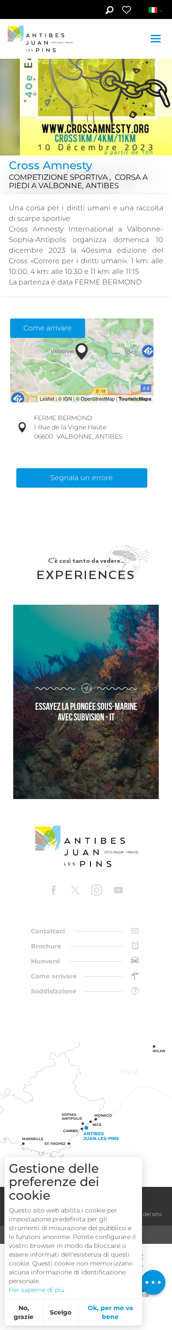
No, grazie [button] (24, 1312)
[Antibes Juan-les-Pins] (86, 847)
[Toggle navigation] (156, 38)
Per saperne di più (36, 1290)
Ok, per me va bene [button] (110, 1312)
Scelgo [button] (60, 1312)
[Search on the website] (109, 11)
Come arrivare (47, 328)
